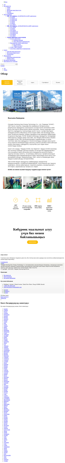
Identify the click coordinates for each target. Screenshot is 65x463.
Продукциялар (8, 14)
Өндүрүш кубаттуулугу (13, 53)
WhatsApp (3, 298)
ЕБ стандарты (17, 44)
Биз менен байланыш (9, 60)
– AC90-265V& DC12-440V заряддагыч (22, 26)
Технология (10, 54)
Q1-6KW (12, 21)
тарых (8, 9)
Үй (4, 4)
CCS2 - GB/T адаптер (16, 47)
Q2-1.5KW (13, 27)
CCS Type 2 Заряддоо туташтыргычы (20, 48)
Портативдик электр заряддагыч (19, 43)
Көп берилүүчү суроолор (10, 61)
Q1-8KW (12, 23)
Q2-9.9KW (13, 34)
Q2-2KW (12, 28)
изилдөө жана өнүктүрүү (13, 51)
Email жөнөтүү (5, 296)
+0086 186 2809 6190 (9, 285)
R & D (5, 50)
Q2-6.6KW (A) (14, 31)
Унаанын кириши (18, 40)
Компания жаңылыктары (14, 57)
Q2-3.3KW (13, 30)
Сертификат (10, 13)
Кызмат (9, 11)
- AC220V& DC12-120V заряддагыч (21, 16)
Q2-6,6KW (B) (14, 33)
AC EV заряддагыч (15, 38)
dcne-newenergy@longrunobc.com (12, 287)
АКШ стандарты (17, 45)
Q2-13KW (13, 36)
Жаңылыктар (7, 55)
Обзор (8, 7)
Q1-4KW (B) (13, 20)
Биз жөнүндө (7, 6)
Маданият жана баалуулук (14, 10)
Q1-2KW (12, 17)
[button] (7, 82)
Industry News (10, 58)
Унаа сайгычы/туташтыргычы (21, 41)
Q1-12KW (13, 24)
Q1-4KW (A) (13, 18)
